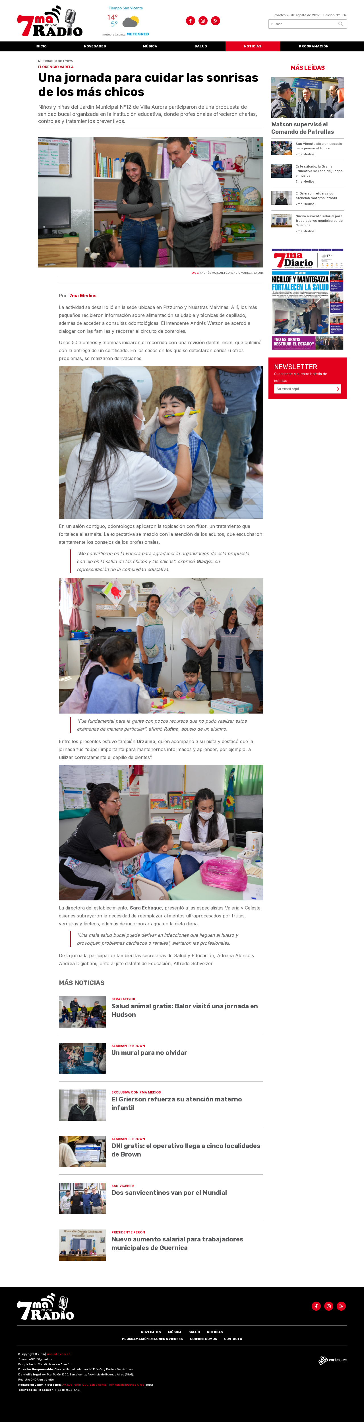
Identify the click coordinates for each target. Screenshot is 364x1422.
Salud (201, 46)
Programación (313, 46)
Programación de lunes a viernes (152, 1339)
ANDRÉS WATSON (211, 273)
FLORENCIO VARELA (238, 273)
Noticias (253, 46)
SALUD (258, 273)
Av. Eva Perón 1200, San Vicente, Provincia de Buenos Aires (103, 1385)
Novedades (95, 46)
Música (150, 46)
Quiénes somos (203, 1339)
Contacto (233, 1339)
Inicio (41, 46)
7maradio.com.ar (58, 1354)
